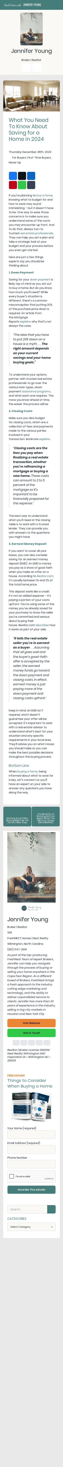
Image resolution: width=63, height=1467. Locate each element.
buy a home (44, 195)
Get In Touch (31, 1033)
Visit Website (31, 1023)
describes (42, 625)
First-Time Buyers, (39, 158)
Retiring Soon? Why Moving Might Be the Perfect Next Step (17, 820)
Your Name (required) (21, 1128)
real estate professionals (36, 233)
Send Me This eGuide (31, 1189)
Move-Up (15, 162)
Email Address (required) (23, 1143)
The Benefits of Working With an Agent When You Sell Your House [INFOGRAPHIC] (46, 818)
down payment (40, 279)
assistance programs (36, 391)
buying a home (28, 771)
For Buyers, (19, 158)
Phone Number (17, 1158)
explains (25, 322)
